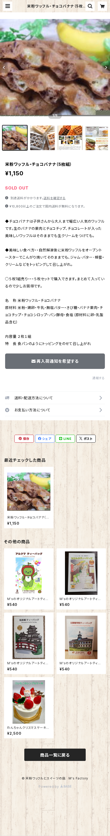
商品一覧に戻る (55, 755)
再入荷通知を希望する (58, 361)
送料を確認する (54, 198)
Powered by (49, 786)
